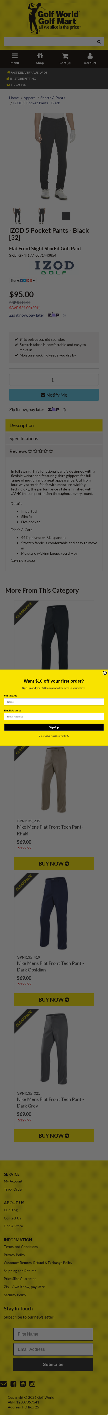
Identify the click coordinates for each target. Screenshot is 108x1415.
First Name (10, 695)
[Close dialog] (105, 672)
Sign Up (54, 727)
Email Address (12, 710)
